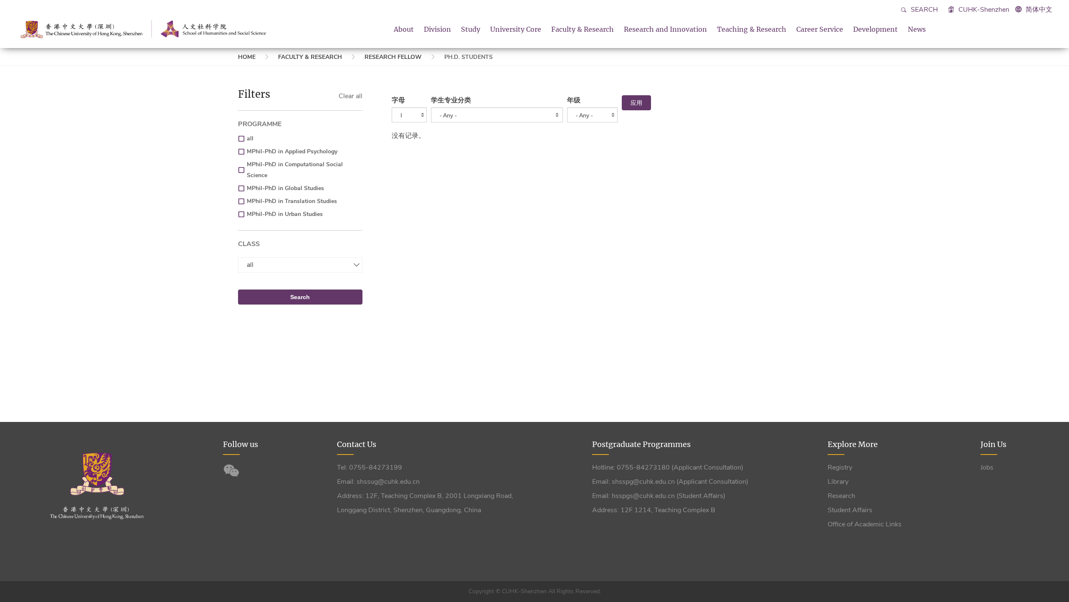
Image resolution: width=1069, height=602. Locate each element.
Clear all (350, 96)
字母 (398, 100)
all (250, 138)
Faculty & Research (582, 29)
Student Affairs (850, 510)
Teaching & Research (751, 29)
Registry (840, 467)
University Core (515, 29)
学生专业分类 (451, 100)
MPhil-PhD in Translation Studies (292, 201)
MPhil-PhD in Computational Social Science (295, 169)
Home (247, 57)
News (917, 29)
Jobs (986, 467)
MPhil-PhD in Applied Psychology (292, 151)
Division (437, 29)
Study (470, 29)
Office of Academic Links (865, 524)
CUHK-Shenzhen (983, 9)
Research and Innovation (665, 29)
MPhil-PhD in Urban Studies (285, 214)
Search (923, 9)
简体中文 (1039, 9)
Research (841, 495)
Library (838, 481)
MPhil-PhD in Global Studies (285, 188)
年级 (573, 100)
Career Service (819, 29)
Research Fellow (393, 57)
